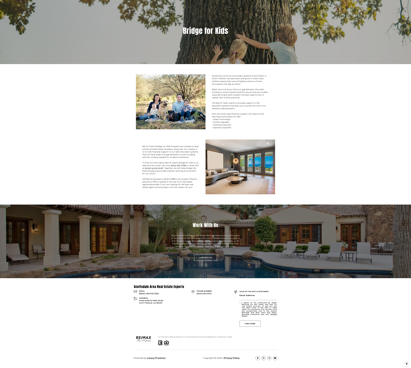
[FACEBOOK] (258, 358)
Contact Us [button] (205, 258)
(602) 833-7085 (178, 166)
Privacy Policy (232, 358)
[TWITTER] (269, 358)
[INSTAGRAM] (263, 358)
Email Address (247, 295)
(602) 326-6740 (204, 294)
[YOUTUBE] (275, 358)
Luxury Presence (156, 358)
